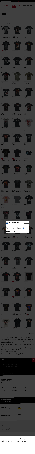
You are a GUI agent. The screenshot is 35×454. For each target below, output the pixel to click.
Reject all (17, 452)
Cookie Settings (11, 441)
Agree (8, 452)
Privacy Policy (25, 441)
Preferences (26, 452)
